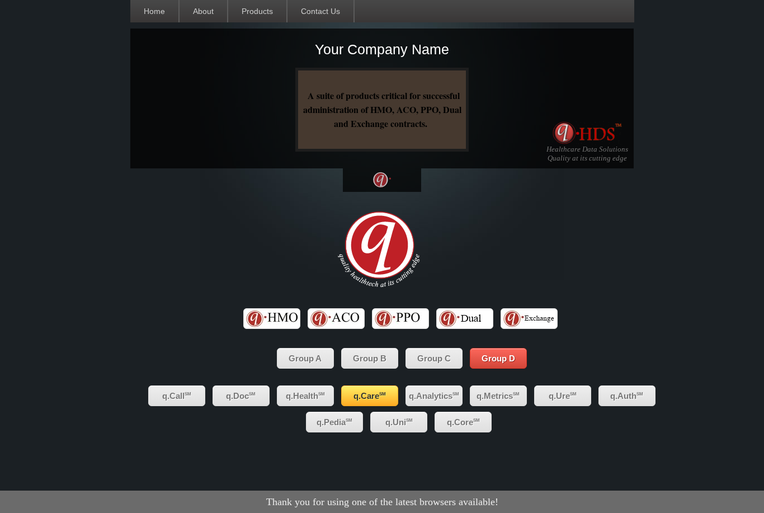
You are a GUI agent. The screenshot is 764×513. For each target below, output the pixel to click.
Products (257, 11)
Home (154, 11)
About (203, 11)
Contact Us (320, 11)
